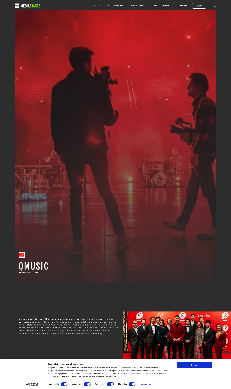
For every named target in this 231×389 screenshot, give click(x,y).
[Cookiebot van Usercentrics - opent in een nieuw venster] (31, 384)
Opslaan (194, 365)
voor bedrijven (161, 6)
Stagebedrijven (116, 6)
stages (97, 6)
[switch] (87, 384)
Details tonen (145, 384)
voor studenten (139, 6)
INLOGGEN (199, 6)
